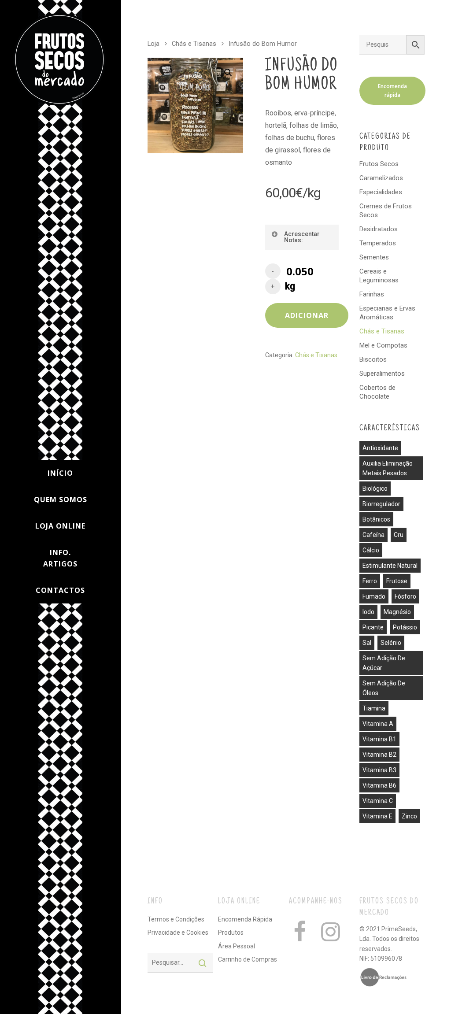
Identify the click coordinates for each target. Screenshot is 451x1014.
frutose (396, 581)
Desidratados (378, 229)
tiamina (373, 708)
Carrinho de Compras (247, 959)
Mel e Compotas (383, 345)
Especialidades (380, 192)
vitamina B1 (379, 739)
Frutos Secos (379, 164)
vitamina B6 (379, 785)
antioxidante (380, 447)
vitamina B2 (379, 754)
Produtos (231, 932)
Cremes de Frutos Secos (385, 210)
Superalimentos (382, 373)
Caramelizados (381, 178)
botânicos (376, 519)
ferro (369, 581)
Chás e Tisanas (194, 44)
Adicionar (307, 315)
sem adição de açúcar (383, 663)
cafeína (373, 534)
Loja (153, 44)
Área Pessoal (236, 946)
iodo (368, 611)
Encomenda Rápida (245, 919)
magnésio (397, 611)
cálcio (370, 550)
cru (398, 534)
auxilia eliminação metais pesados (387, 468)
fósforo (405, 596)
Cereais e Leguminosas (379, 275)
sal (366, 642)
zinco (409, 816)
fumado (373, 596)
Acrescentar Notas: (302, 237)
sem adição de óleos (383, 688)
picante (373, 627)
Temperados (377, 243)
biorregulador (381, 503)
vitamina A (377, 723)
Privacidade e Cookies (178, 932)
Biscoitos (373, 359)
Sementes (374, 257)
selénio (391, 642)
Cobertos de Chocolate (377, 392)
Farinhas (371, 294)
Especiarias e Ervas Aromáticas (387, 312)
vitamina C (377, 800)
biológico (375, 488)
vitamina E (377, 816)
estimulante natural (390, 565)
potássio (405, 627)
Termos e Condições (176, 919)
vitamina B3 (379, 769)
